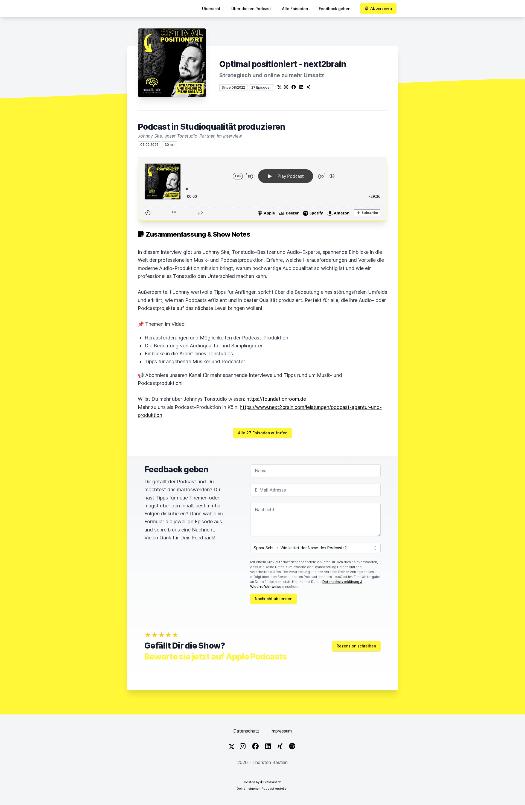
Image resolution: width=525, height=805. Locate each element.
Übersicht (211, 8)
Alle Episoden (295, 8)
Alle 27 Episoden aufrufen (262, 433)
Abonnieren (381, 8)
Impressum (281, 731)
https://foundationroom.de (276, 399)
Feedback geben (334, 8)
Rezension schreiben (356, 646)
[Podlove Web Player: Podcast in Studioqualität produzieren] (262, 188)
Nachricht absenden (273, 598)
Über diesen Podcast (251, 8)
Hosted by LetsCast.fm (262, 782)
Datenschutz (246, 731)
